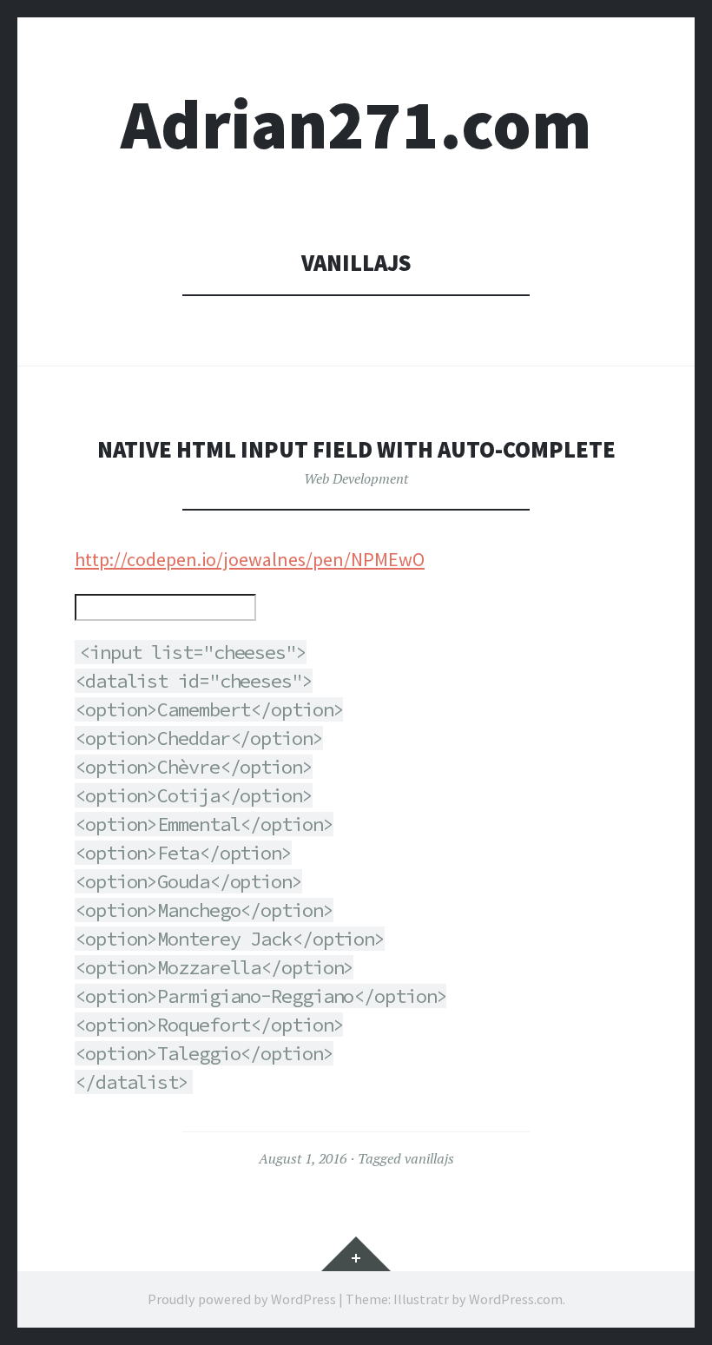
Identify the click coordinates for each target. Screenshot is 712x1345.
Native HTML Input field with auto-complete (356, 449)
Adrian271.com (356, 124)
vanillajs (429, 1158)
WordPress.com (516, 1299)
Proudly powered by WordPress (242, 1299)
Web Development (356, 478)
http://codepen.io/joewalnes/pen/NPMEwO (250, 559)
